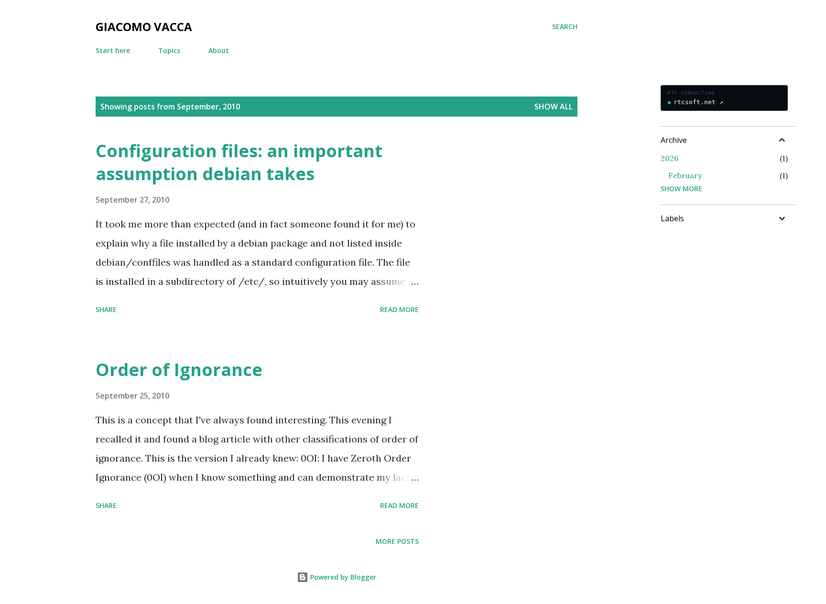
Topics (169, 50)
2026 (669, 158)
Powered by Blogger (342, 577)
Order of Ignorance (179, 369)
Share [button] (106, 309)
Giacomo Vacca (144, 26)
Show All (553, 106)
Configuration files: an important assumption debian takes (239, 162)
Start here (113, 50)
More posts (397, 541)
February (685, 175)
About (218, 50)
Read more (399, 309)
